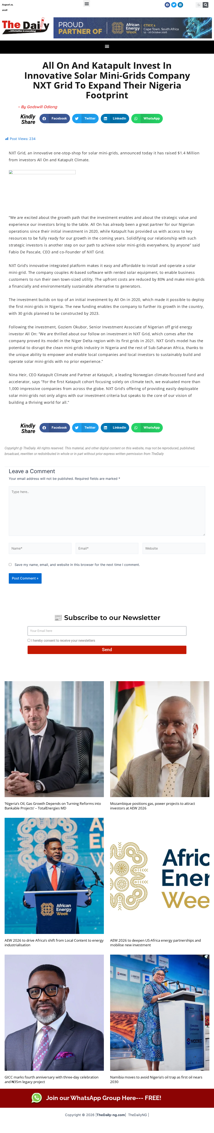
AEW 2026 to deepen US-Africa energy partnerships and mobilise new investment (155, 942)
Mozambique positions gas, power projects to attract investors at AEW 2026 (152, 805)
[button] (86, 3)
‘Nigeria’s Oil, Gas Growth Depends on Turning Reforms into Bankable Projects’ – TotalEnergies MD (53, 805)
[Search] (205, 5)
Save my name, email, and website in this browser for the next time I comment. (77, 565)
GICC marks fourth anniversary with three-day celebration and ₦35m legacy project (51, 1079)
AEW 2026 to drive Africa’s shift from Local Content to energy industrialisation (54, 942)
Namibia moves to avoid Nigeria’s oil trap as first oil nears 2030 (156, 1079)
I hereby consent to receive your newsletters (63, 641)
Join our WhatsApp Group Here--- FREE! (103, 1097)
